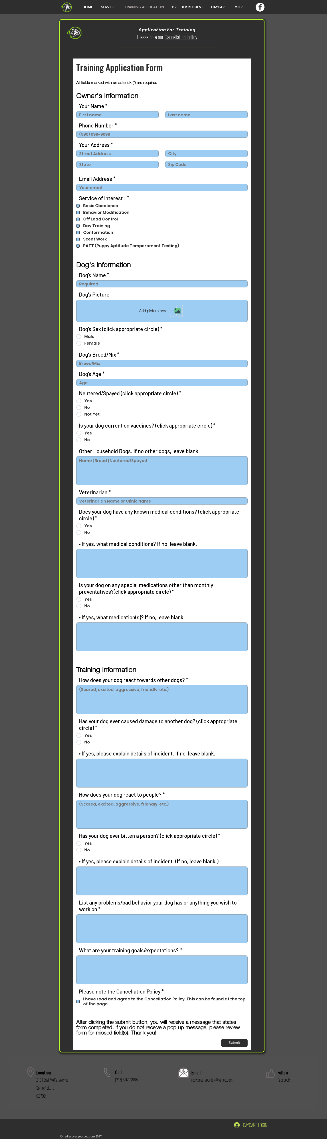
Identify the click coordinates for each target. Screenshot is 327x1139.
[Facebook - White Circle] (260, 7)
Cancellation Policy (181, 37)
